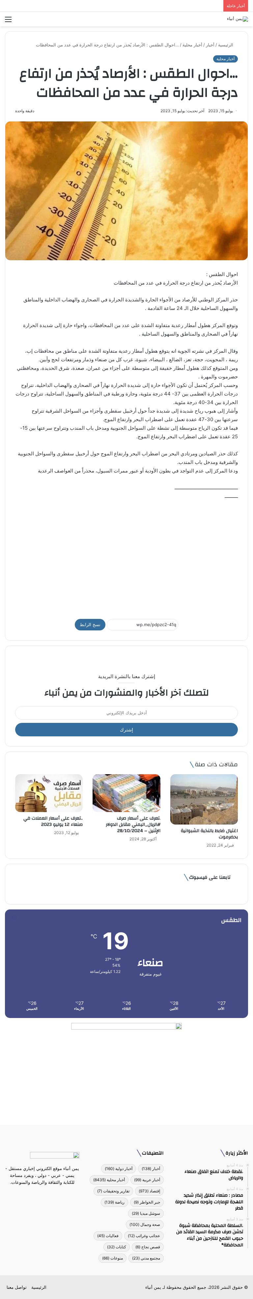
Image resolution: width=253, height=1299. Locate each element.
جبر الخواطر (147, 1202)
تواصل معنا (17, 1287)
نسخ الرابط (90, 624)
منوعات (112, 1258)
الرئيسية (226, 44)
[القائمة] (8, 21)
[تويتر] (46, 1195)
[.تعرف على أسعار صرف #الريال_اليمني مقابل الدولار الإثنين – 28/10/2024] (126, 793)
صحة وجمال (144, 1224)
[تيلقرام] (38, 1195)
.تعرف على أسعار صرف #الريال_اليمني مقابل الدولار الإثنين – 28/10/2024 (133, 824)
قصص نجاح (147, 1246)
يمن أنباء (153, 1287)
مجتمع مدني (146, 1258)
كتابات (116, 1246)
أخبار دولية (118, 1168)
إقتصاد (149, 1190)
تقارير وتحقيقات (113, 1190)
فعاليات (108, 1235)
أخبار (210, 44)
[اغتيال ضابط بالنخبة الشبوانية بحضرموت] (204, 799)
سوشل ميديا (146, 1213)
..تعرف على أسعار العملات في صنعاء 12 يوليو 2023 (52, 821)
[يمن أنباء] (237, 19)
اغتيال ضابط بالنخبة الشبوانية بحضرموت (209, 834)
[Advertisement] (126, 556)
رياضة (114, 1202)
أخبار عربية (147, 1179)
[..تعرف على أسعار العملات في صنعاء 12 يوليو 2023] (49, 793)
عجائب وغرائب (144, 1235)
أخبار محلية (192, 44)
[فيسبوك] (54, 1195)
